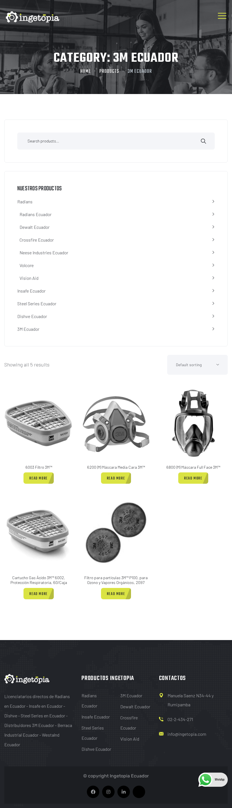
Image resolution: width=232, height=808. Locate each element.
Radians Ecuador (35, 214)
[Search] (203, 141)
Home (85, 71)
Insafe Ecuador (31, 290)
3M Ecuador (28, 329)
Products (109, 71)
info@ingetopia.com (186, 734)
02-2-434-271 (180, 719)
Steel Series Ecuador (36, 303)
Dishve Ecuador (32, 316)
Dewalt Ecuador (35, 227)
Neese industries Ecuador (44, 252)
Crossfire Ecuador (37, 239)
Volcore (27, 265)
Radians (25, 201)
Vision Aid (29, 278)
